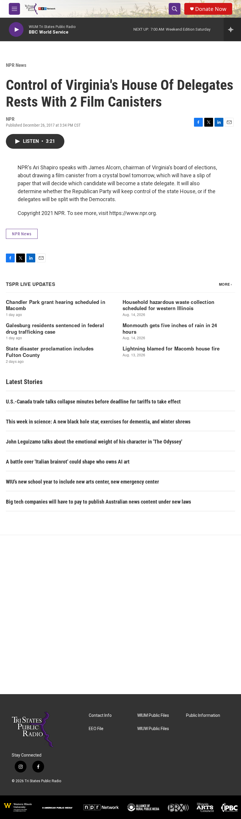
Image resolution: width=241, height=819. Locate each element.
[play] (16, 29)
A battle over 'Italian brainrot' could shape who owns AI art (68, 462)
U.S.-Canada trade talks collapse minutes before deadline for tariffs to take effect (93, 401)
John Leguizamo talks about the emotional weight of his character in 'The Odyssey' (94, 442)
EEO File (96, 729)
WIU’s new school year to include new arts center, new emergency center (82, 482)
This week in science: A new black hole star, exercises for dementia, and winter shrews (98, 421)
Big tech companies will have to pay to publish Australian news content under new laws (98, 502)
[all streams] (232, 29)
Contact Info (100, 715)
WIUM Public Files (153, 715)
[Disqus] (120, 614)
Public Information (203, 715)
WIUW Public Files (153, 729)
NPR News (16, 65)
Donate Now (210, 9)
